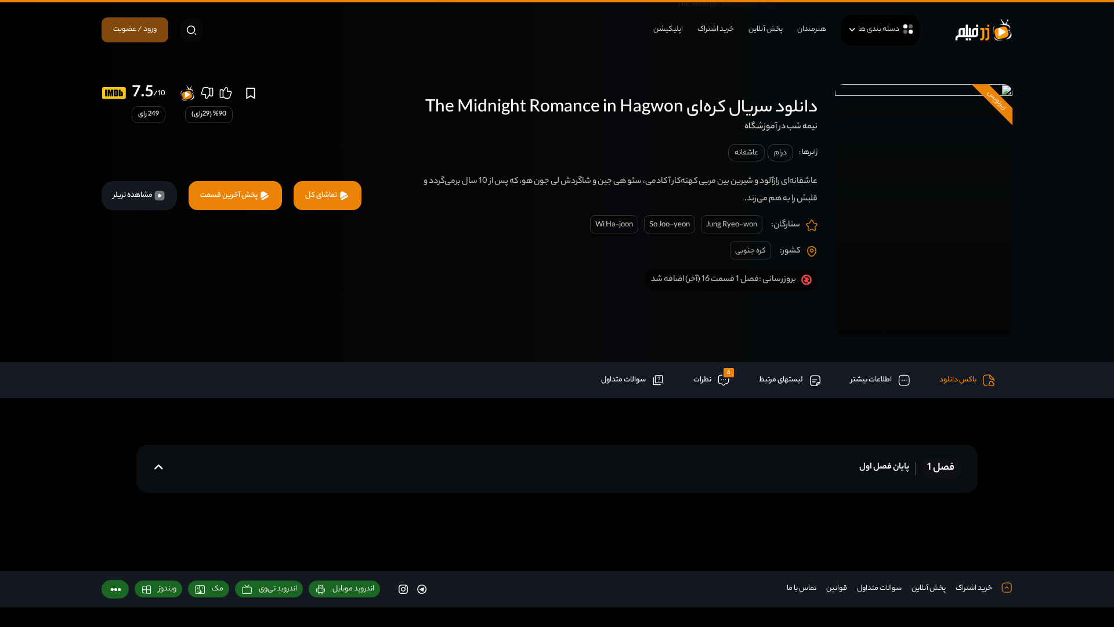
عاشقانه (746, 153)
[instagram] (403, 589)
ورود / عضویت (135, 29)
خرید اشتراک (715, 29)
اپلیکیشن (668, 29)
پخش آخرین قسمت (229, 195)
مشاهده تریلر (133, 195)
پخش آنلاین (765, 29)
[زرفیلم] (983, 30)
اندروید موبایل (353, 589)
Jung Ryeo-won (731, 225)
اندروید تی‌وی (278, 589)
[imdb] (114, 93)
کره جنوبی (750, 251)
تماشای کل (321, 195)
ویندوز (167, 589)
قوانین (836, 588)
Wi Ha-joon (614, 225)
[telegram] (422, 589)
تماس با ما (801, 588)
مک (217, 589)
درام (780, 153)
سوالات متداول (879, 588)
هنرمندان (811, 29)
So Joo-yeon (669, 225)
